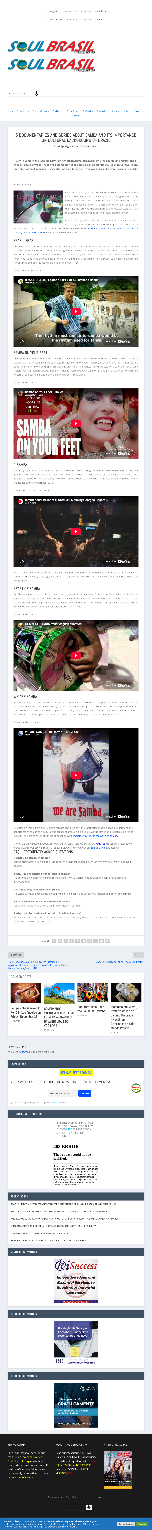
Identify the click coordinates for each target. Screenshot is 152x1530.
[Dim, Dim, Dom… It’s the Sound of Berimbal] (92, 992)
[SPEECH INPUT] (31, 93)
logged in (27, 1052)
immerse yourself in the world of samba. (95, 835)
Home (11, 111)
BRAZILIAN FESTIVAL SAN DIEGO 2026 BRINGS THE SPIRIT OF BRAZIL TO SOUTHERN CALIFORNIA (59, 1211)
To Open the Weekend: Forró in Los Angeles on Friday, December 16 (26, 1012)
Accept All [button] (142, 1524)
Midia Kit (85, 11)
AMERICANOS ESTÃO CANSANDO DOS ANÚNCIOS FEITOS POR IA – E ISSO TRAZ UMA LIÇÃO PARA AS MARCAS (65, 1218)
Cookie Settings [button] (126, 1524)
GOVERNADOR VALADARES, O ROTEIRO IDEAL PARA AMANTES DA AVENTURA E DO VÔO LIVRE (59, 1017)
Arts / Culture (22, 111)
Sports (137, 111)
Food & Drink (72, 111)
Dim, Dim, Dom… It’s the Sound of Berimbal (91, 1009)
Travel (74, 115)
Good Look (101, 111)
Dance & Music (90, 146)
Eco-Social (87, 111)
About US (69, 11)
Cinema (76, 146)
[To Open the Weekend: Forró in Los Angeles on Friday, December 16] (26, 993)
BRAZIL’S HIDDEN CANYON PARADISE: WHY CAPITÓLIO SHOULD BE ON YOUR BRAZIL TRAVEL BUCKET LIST (63, 1204)
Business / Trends (40, 111)
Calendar (99, 11)
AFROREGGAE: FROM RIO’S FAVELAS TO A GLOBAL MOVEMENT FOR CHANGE (49, 1240)
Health (114, 111)
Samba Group (98, 847)
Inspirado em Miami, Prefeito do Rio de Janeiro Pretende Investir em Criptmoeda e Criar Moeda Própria (124, 1017)
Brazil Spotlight (62, 146)
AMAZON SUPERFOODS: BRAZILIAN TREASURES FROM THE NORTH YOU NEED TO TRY (53, 1226)
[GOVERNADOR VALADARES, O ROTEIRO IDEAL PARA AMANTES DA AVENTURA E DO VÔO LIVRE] (59, 993)
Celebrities (57, 111)
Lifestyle (126, 111)
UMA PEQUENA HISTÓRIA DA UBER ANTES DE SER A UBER (39, 1233)
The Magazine (52, 11)
